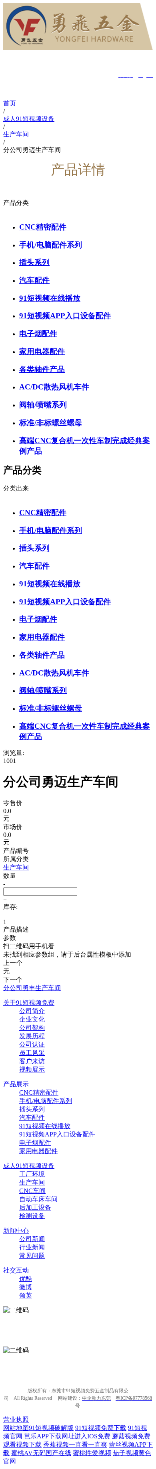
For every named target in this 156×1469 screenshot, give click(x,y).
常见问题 (32, 1255)
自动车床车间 (38, 1199)
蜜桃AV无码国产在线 (41, 1453)
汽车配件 (34, 280)
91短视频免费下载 (100, 1427)
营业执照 (16, 1419)
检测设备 (32, 1215)
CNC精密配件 (42, 227)
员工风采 (32, 1052)
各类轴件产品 (42, 369)
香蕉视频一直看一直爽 (75, 1444)
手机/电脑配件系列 (50, 245)
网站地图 (16, 1427)
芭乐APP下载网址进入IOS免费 (67, 1436)
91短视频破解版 (51, 1427)
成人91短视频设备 (28, 1165)
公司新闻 (32, 1239)
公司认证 (32, 1044)
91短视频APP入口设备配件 (65, 315)
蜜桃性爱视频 (92, 1453)
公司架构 (32, 1027)
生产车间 (32, 1182)
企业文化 (32, 1019)
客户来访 (32, 1061)
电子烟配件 (38, 333)
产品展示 (16, 1084)
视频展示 (32, 1069)
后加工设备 (35, 1207)
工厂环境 (32, 1174)
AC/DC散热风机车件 (54, 387)
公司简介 (32, 1011)
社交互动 (16, 1270)
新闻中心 (16, 1230)
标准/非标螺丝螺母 (50, 422)
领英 (25, 1295)
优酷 (25, 1278)
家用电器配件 (42, 351)
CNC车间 (32, 1190)
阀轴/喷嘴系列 (43, 405)
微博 (25, 1287)
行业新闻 (32, 1247)
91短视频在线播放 (49, 298)
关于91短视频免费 (28, 1002)
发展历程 (32, 1036)
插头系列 (34, 262)
